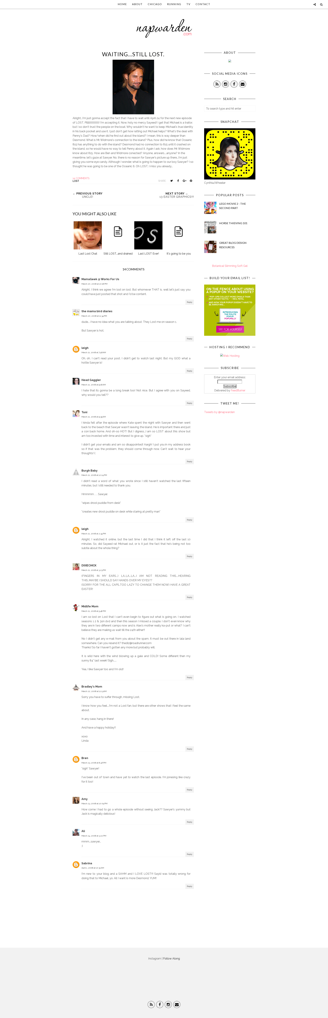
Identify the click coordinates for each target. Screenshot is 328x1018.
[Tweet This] (171, 180)
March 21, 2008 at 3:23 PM (93, 570)
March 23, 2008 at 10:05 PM (94, 803)
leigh (84, 348)
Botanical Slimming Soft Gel (230, 266)
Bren (84, 758)
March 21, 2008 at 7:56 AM (93, 352)
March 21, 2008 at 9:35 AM (93, 417)
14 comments (81, 178)
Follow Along (171, 958)
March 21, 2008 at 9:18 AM (93, 385)
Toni (84, 412)
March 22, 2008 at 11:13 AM (94, 691)
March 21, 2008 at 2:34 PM (93, 533)
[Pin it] (191, 180)
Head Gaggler (91, 380)
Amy (84, 799)
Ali (83, 831)
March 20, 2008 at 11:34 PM (94, 316)
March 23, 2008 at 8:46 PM (93, 763)
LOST (76, 181)
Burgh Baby (89, 470)
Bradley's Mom (91, 686)
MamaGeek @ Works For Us (100, 279)
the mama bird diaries (96, 311)
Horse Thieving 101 (233, 223)
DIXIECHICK (89, 565)
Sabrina (86, 863)
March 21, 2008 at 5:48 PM (93, 611)
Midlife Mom (89, 606)
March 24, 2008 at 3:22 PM (93, 836)
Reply (189, 302)
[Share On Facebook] (178, 180)
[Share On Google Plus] (184, 180)
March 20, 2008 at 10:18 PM (94, 284)
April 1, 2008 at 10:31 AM (92, 868)
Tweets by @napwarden (219, 412)
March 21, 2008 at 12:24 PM (94, 475)
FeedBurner (238, 390)
